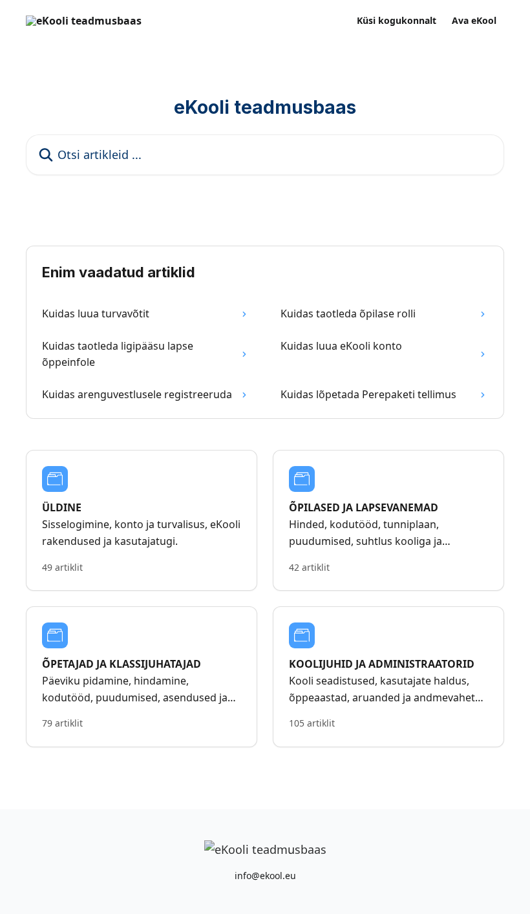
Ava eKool (474, 20)
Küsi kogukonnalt (396, 20)
